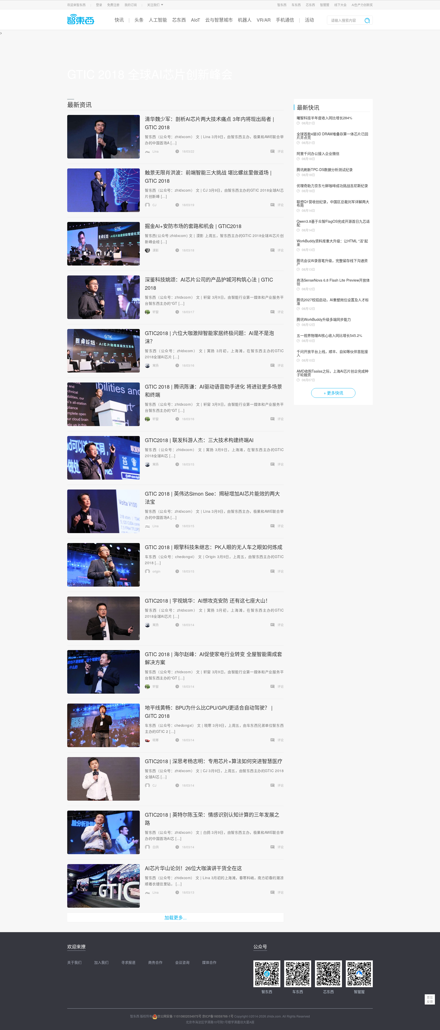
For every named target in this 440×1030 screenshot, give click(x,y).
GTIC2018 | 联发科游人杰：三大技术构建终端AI (199, 440)
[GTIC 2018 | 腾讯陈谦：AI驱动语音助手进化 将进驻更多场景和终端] (103, 404)
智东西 (281, 5)
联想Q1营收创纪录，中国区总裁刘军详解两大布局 (333, 203)
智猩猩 (324, 5)
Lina (156, 151)
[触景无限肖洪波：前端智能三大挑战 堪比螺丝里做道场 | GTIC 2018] (103, 190)
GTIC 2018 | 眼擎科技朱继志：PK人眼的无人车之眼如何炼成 (213, 547)
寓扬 (156, 365)
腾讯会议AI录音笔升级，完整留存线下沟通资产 (332, 262)
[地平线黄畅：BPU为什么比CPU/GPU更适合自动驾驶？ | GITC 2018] (103, 725)
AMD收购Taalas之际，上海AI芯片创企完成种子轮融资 (332, 372)
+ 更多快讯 (333, 393)
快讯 (119, 19)
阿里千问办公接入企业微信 (318, 153)
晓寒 (156, 740)
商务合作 (155, 962)
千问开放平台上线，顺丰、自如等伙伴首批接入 (332, 353)
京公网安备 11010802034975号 (179, 1016)
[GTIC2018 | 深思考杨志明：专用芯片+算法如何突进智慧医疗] (103, 779)
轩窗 (156, 312)
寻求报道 (128, 962)
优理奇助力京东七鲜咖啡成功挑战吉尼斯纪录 (332, 185)
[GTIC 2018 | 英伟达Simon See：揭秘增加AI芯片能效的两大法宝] (103, 511)
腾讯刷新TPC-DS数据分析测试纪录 (325, 169)
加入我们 (101, 962)
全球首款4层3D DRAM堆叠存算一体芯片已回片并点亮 (332, 135)
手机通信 (285, 19)
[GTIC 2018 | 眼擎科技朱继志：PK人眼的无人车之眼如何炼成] (103, 565)
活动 (309, 19)
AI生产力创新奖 (362, 5)
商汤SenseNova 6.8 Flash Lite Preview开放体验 (333, 281)
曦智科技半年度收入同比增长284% (324, 118)
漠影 (156, 250)
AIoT (195, 19)
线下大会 (340, 5)
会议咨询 (182, 962)
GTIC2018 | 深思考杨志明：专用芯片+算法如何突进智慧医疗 (213, 761)
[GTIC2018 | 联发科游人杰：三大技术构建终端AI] (103, 458)
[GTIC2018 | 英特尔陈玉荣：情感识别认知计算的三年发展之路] (103, 832)
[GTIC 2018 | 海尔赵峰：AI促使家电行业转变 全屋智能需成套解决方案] (103, 672)
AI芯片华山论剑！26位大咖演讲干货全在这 (193, 868)
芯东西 (310, 5)
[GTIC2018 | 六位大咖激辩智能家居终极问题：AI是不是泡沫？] (103, 351)
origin (156, 571)
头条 (139, 19)
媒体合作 (209, 962)
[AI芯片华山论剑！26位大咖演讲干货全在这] (103, 886)
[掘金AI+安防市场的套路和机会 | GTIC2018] (103, 244)
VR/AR (264, 19)
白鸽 (156, 847)
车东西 (296, 5)
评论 (281, 151)
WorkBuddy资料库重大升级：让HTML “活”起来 (332, 242)
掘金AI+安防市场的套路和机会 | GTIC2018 (193, 226)
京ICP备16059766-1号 (217, 1016)
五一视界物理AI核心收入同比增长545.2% (329, 335)
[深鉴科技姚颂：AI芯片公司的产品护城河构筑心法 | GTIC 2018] (103, 297)
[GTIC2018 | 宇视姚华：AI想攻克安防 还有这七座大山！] (103, 618)
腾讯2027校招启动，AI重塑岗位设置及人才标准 (333, 301)
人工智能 (158, 19)
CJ (154, 205)
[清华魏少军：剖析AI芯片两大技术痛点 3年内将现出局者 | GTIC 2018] (103, 137)
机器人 (245, 19)
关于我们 (74, 962)
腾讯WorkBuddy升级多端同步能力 (324, 319)
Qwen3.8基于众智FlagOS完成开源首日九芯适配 (333, 223)
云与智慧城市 (219, 19)
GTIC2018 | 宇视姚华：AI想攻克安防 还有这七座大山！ (207, 600)
